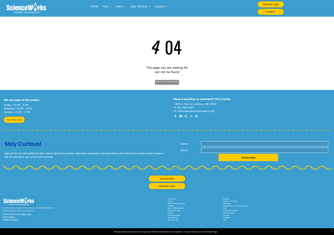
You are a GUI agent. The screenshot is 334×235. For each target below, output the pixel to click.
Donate (226, 199)
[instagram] (186, 116)
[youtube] (181, 116)
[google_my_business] (196, 116)
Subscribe (248, 157)
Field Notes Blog (174, 210)
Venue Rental (173, 217)
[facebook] (175, 116)
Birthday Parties (174, 215)
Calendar (226, 217)
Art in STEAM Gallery (176, 208)
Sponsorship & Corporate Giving (235, 206)
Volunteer (227, 203)
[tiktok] (191, 116)
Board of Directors (230, 210)
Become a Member (230, 201)
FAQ (224, 220)
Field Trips (171, 199)
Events (170, 213)
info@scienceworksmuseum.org (196, 111)
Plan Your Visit (173, 220)
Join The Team (228, 213)
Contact (226, 215)
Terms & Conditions (25, 211)
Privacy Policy (9, 211)
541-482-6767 (185, 107)
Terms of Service (10, 219)
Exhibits (171, 206)
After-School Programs (176, 203)
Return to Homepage (167, 81)
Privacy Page (211, 231)
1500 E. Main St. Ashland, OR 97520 (195, 104)
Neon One (26, 214)
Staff (225, 208)
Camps (170, 201)
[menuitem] (94, 6)
